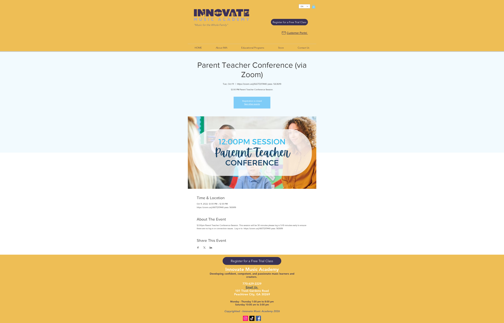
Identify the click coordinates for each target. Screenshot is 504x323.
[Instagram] (245, 318)
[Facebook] (258, 318)
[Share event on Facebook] (198, 248)
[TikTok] (251, 318)
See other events (252, 104)
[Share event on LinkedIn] (211, 248)
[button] (313, 6)
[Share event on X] (204, 248)
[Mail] (283, 33)
